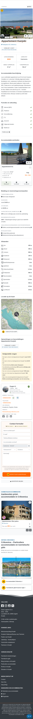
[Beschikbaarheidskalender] (29, 526)
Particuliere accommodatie (8, 664)
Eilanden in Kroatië (6, 669)
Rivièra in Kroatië (6, 666)
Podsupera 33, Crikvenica (9, 44)
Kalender (16, 184)
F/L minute (26, 184)
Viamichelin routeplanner (8, 642)
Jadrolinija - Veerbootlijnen (8, 639)
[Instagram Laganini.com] (6, 605)
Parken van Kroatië (6, 637)
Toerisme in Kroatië (6, 645)
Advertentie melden (17, 481)
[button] (16, 314)
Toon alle (5, 132)
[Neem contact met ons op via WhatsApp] (13, 398)
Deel (29, 6)
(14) (29, 162)
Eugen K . (7, 34)
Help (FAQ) (4, 684)
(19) (30, 35)
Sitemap (11, 621)
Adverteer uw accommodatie (10, 691)
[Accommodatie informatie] (29, 523)
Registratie (5, 696)
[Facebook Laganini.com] (2, 605)
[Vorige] (4, 510)
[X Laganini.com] (13, 605)
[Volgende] (28, 510)
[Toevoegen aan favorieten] (30, 502)
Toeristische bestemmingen (8, 656)
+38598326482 (6, 398)
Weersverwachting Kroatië (8, 631)
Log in (4, 693)
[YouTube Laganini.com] (9, 605)
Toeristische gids (5, 658)
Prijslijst (6, 184)
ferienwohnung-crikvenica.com (10, 411)
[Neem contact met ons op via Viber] (17, 398)
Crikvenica (4, 6)
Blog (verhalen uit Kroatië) (8, 661)
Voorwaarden (4, 621)
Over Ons (3, 682)
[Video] (25, 36)
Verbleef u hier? (9, 49)
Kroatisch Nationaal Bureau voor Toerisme (12, 634)
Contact (3, 679)
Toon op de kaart (11, 331)
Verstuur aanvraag (17, 474)
